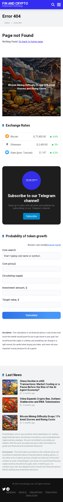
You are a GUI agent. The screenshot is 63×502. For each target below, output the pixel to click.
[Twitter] (4, 489)
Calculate (31, 315)
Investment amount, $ (14, 287)
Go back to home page (31, 41)
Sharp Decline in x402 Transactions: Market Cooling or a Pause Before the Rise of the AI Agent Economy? (40, 385)
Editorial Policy (36, 492)
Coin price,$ (9, 263)
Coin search (9, 250)
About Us (23, 492)
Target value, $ (10, 299)
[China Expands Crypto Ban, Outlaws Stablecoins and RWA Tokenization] (10, 411)
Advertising (11, 492)
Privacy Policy (51, 492)
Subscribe (31, 216)
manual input (53, 245)
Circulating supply (12, 275)
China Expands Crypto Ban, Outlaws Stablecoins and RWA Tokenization (40, 400)
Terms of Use (31, 495)
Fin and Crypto (15, 3)
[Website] (7, 489)
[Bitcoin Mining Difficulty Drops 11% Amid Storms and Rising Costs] (10, 429)
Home (7, 23)
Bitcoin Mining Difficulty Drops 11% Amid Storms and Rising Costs (40, 418)
